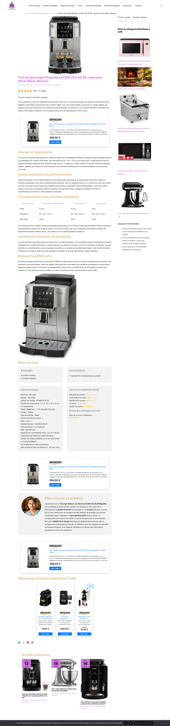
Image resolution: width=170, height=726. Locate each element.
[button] (162, 5)
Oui (125, 723)
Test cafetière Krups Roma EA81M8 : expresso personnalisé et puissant (93, 703)
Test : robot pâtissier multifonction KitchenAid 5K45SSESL (64, 690)
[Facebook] (19, 642)
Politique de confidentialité (143, 723)
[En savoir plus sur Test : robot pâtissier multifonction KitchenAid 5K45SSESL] (64, 673)
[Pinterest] (28, 642)
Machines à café (27, 700)
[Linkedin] (32, 642)
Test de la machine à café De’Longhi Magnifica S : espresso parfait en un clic (34, 695)
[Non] (168, 723)
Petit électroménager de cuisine (61, 693)
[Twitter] (23, 642)
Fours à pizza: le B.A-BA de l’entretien (131, 89)
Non (131, 723)
